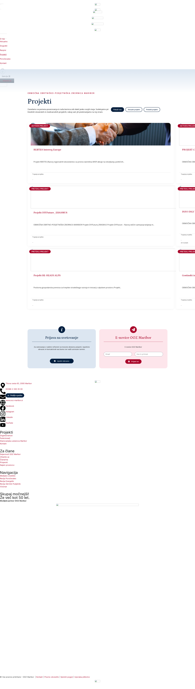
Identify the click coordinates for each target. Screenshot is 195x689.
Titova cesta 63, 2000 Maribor (19, 383)
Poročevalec (5, 59)
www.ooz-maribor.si (14, 400)
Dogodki (3, 46)
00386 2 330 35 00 (14, 389)
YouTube (9, 423)
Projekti (3, 54)
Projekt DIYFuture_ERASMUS (50, 212)
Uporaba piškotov (82, 677)
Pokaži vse (117, 110)
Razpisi (3, 50)
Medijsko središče (7, 476)
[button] (15, 395)
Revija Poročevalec (8, 478)
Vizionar (3, 486)
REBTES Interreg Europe (47, 149)
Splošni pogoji (67, 677)
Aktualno (4, 41)
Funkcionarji (5, 438)
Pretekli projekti (152, 110)
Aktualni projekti (134, 110)
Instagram (10, 411)
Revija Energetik (7, 481)
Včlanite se (4, 457)
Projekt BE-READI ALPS (47, 275)
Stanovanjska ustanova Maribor (13, 441)
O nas (2, 39)
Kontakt (3, 63)
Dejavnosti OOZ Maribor (10, 454)
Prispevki (4, 462)
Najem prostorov (7, 465)
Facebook (10, 406)
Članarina (4, 460)
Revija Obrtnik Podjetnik (10, 484)
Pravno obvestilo (51, 677)
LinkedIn (9, 417)
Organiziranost (6, 435)
